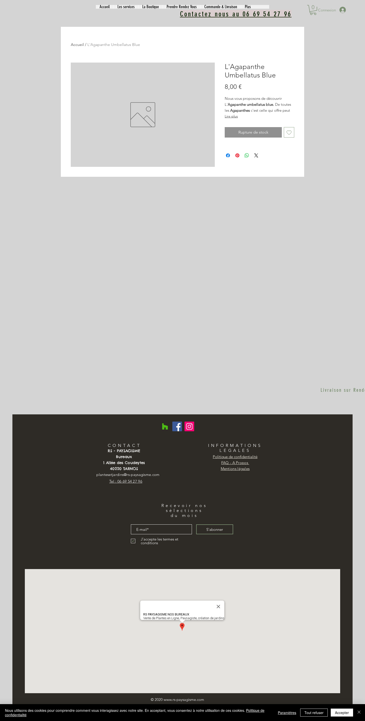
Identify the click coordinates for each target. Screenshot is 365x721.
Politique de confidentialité (235, 456)
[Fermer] (359, 712)
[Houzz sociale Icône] (165, 426)
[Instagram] (189, 426)
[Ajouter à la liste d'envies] (289, 132)
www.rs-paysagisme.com (184, 699)
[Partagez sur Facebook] (228, 155)
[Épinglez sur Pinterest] (237, 155)
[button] (125, 7)
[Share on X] (256, 155)
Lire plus (231, 116)
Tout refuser (314, 712)
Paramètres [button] (287, 712)
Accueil (77, 44)
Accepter (342, 712)
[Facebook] (177, 426)
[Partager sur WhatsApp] (247, 155)
